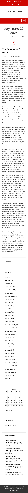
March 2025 (8, 315)
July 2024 (7, 341)
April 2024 (8, 350)
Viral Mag (18, 489)
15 (19, 400)
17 (6, 403)
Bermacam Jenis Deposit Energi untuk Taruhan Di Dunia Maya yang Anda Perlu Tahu (14, 466)
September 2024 (10, 334)
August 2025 (8, 299)
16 (21, 400)
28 (16, 406)
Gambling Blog (17, 56)
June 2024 (8, 344)
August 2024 (8, 337)
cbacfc (6, 56)
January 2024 (9, 360)
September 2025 (10, 296)
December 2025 (10, 290)
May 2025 (8, 309)
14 (16, 400)
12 (11, 400)
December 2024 (10, 325)
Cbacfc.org (14, 11)
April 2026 (8, 277)
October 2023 (9, 369)
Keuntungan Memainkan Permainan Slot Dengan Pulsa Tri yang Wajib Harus (14, 450)
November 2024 (10, 328)
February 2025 (9, 318)
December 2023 (10, 363)
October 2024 (9, 331)
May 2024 (8, 347)
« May (6, 411)
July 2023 (7, 379)
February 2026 (9, 284)
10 (6, 400)
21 (16, 403)
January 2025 (9, 322)
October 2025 (9, 293)
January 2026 (9, 287)
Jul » (10, 411)
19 (11, 403)
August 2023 (8, 375)
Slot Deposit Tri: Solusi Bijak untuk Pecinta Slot (13, 473)
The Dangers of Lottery (11, 51)
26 (11, 406)
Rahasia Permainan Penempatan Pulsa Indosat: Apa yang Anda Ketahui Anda (13, 442)
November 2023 (9, 366)
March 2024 (8, 353)
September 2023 (10, 372)
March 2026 (8, 280)
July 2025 (7, 303)
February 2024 (9, 356)
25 (9, 406)
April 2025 (8, 312)
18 (8, 403)
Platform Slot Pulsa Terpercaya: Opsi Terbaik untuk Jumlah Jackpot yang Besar (13, 459)
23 (22, 403)
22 (19, 403)
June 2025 (8, 306)
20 (14, 403)
